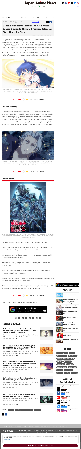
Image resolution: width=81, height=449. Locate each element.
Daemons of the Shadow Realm (65, 358)
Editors (10, 426)
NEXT (49, 318)
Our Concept (4, 426)
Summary (74, 373)
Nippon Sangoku (61, 356)
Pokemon (59, 370)
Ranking (67, 373)
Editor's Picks (67, 361)
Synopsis (37, 410)
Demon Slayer (72, 367)
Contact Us (54, 426)
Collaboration (60, 364)
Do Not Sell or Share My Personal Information (40, 445)
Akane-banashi (73, 356)
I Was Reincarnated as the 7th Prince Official (22, 302)
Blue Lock (59, 373)
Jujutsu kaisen (68, 370)
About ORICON (17, 426)
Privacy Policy (25, 426)
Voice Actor (70, 364)
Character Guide (61, 367)
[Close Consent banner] (78, 434)
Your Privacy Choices (45, 426)
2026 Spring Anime (62, 353)
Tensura (72, 353)
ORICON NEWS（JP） (63, 426)
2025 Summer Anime (26, 410)
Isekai (17, 410)
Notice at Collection (34, 426)
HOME (3, 17)
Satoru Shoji (35, 22)
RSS (78, 6)
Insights (59, 361)
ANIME (11, 410)
